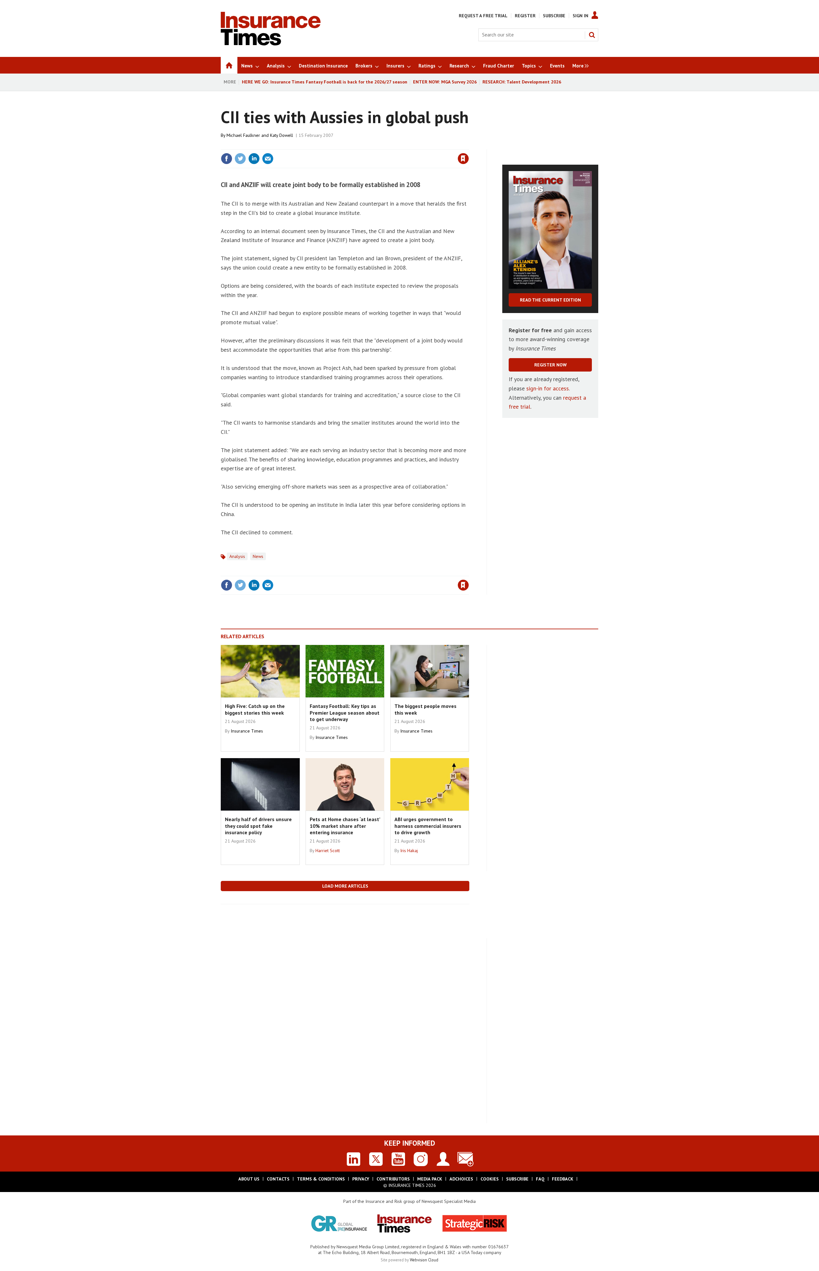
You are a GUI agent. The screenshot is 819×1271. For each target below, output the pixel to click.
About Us (248, 1179)
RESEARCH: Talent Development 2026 (521, 82)
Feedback (562, 1179)
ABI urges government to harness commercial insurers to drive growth (427, 826)
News (258, 556)
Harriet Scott (327, 850)
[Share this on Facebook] (226, 158)
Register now (550, 365)
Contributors (393, 1179)
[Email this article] (268, 158)
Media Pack (429, 1179)
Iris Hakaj (409, 850)
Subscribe (554, 15)
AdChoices (461, 1179)
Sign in (388, 145)
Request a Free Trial (483, 15)
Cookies (490, 1179)
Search (592, 35)
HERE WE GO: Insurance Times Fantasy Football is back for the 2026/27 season (324, 82)
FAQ (540, 1179)
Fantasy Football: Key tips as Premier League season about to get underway (344, 712)
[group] (579, 65)
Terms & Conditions (321, 1179)
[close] (468, 145)
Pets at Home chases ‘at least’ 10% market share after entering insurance (345, 826)
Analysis (237, 556)
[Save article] (463, 158)
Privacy (360, 1179)
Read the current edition (550, 300)
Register (525, 15)
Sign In (580, 15)
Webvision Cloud (424, 1259)
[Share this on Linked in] (254, 158)
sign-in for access (547, 388)
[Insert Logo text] (271, 43)
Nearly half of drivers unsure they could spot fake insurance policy (258, 826)
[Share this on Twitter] (240, 158)
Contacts (278, 1179)
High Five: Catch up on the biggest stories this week (255, 709)
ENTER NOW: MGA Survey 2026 (445, 82)
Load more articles (345, 886)
